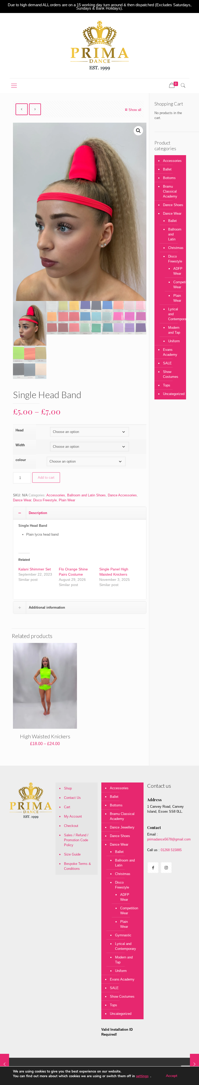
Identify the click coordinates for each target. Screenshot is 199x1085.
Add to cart (46, 477)
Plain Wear (67, 500)
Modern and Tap (174, 330)
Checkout (71, 826)
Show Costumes (170, 374)
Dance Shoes (173, 205)
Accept (171, 1075)
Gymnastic (123, 935)
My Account (73, 816)
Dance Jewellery (122, 827)
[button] (138, 130)
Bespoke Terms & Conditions (77, 866)
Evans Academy (170, 352)
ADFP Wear (175, 271)
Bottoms (169, 178)
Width (20, 445)
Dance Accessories (122, 495)
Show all (135, 110)
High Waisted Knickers (45, 736)
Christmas (174, 248)
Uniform (174, 341)
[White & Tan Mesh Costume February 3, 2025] (4, 1064)
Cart (67, 807)
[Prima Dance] (99, 45)
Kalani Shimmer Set (34, 569)
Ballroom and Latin (174, 234)
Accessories (55, 495)
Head (20, 430)
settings (142, 1076)
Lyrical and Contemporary (174, 314)
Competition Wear (175, 284)
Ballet (167, 169)
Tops (166, 385)
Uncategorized (173, 394)
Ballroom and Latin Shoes (86, 495)
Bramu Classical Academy (170, 191)
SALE (167, 363)
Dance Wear (22, 500)
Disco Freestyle (45, 500)
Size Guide (72, 854)
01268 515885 (171, 850)
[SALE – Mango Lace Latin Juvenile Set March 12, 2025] (194, 1064)
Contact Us (72, 798)
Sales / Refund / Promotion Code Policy (76, 840)
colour (21, 460)
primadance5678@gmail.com (169, 839)
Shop (68, 788)
